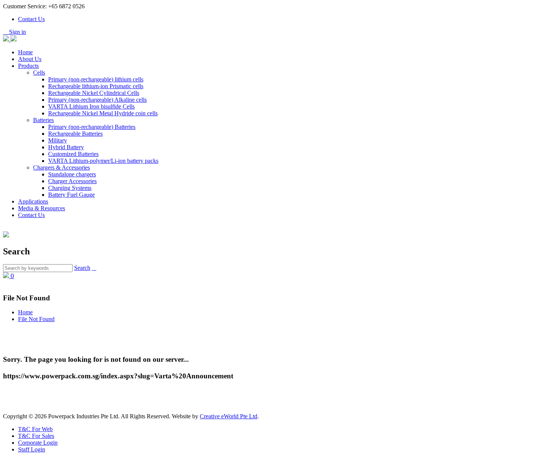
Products (28, 66)
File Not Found (36, 319)
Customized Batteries (73, 154)
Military (57, 140)
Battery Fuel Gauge (71, 194)
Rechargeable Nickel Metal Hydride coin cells (103, 113)
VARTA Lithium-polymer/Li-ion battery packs (103, 161)
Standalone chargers (72, 174)
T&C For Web (35, 429)
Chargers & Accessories (61, 167)
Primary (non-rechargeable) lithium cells (95, 79)
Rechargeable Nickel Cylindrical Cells (93, 93)
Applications (33, 201)
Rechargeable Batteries (75, 133)
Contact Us (31, 19)
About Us (29, 59)
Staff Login (31, 449)
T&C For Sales (36, 436)
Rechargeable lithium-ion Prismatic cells (95, 86)
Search (82, 268)
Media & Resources (41, 208)
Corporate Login (38, 442)
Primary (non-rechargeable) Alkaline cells (97, 99)
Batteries (43, 120)
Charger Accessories (72, 181)
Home (25, 52)
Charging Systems (69, 188)
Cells (39, 72)
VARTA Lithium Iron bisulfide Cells (91, 106)
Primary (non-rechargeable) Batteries (91, 127)
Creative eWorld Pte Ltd (228, 416)
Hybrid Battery (66, 147)
